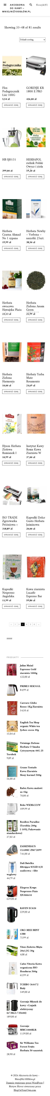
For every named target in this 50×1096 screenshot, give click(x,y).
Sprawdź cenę (11, 105)
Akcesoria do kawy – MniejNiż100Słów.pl (16, 8)
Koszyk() (42, 5)
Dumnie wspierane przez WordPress (24, 1083)
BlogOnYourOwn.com (25, 1090)
